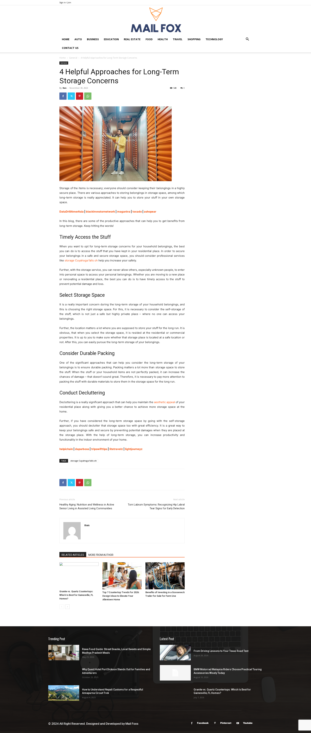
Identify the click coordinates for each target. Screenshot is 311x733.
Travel (177, 39)
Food (149, 39)
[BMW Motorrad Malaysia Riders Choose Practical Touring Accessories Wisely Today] (175, 673)
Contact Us (70, 48)
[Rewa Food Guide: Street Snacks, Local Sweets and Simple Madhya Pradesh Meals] (63, 652)
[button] (247, 39)
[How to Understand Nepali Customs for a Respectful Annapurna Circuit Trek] (63, 693)
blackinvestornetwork (100, 211)
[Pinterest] (79, 96)
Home (65, 39)
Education (111, 39)
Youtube (248, 722)
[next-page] (67, 606)
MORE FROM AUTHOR (100, 554)
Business (93, 39)
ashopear (150, 211)
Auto (78, 39)
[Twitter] (71, 96)
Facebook (203, 722)
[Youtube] (238, 723)
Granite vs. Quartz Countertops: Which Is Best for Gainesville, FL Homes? (76, 595)
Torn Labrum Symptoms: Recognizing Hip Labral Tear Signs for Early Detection (156, 506)
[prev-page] (61, 606)
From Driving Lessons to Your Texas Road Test (221, 651)
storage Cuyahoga (76, 260)
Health (163, 39)
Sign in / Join (65, 2)
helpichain (66, 449)
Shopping (194, 39)
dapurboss (82, 449)
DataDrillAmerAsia (71, 211)
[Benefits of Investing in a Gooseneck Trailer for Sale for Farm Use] (165, 575)
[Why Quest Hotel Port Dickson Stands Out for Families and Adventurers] (63, 673)
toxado (137, 211)
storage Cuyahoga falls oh (83, 460)
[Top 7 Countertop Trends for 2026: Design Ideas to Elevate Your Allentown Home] (122, 575)
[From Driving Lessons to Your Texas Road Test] (175, 652)
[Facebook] (63, 96)
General (73, 57)
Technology (214, 39)
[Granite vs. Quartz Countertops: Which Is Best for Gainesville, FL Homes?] (79, 575)
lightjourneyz (134, 449)
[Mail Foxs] (155, 20)
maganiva (123, 211)
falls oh (93, 260)
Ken (65, 88)
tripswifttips (99, 449)
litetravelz (116, 449)
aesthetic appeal (164, 402)
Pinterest (225, 722)
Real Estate (132, 39)
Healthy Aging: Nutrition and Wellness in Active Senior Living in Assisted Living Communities (86, 506)
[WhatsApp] (87, 96)
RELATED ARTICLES (73, 554)
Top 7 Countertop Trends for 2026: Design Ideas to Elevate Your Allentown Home (120, 596)
